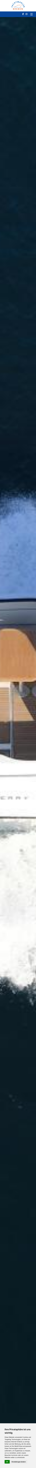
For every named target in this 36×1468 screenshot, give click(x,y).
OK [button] (7, 1462)
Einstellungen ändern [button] (19, 1462)
